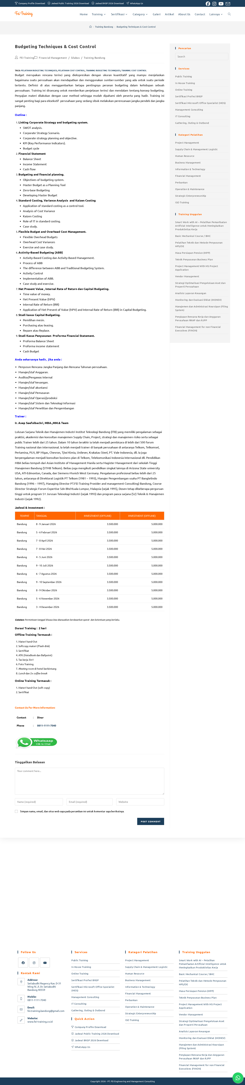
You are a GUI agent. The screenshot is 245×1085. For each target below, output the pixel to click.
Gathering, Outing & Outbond (192, 122)
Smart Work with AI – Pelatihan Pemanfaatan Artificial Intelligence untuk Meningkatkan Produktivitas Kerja (201, 226)
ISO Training (182, 202)
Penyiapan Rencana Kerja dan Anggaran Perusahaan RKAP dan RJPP (198, 318)
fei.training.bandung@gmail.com (45, 1010)
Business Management (188, 162)
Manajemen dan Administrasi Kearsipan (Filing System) (201, 308)
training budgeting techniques (103, 70)
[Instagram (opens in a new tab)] (214, 4)
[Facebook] (23, 962)
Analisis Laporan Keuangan (190, 293)
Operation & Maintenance (189, 189)
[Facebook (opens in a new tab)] (208, 4)
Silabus (75, 57)
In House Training (185, 83)
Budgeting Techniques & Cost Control (136, 26)
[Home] (90, 26)
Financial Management (53, 57)
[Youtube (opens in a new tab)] (221, 4)
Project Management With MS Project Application (196, 267)
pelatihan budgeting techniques (39, 70)
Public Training (183, 76)
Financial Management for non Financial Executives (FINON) (198, 328)
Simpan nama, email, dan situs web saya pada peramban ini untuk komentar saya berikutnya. (72, 811)
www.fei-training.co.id (40, 1021)
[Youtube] (45, 962)
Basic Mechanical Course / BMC (193, 235)
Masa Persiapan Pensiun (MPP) (192, 252)
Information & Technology (190, 169)
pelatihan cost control (71, 70)
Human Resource (184, 155)
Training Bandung (94, 57)
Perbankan (181, 182)
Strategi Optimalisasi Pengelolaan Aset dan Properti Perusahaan (200, 284)
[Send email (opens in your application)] (227, 4)
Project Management (187, 142)
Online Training (183, 89)
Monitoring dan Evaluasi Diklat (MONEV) (198, 299)
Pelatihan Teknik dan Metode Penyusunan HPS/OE (199, 244)
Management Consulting (189, 109)
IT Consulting (182, 116)
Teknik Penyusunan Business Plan (194, 259)
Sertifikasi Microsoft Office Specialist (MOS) (200, 102)
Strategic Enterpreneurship (190, 195)
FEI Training (27, 57)
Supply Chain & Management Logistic (196, 149)
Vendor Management (187, 276)
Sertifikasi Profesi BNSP (188, 96)
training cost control (134, 70)
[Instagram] (34, 962)
